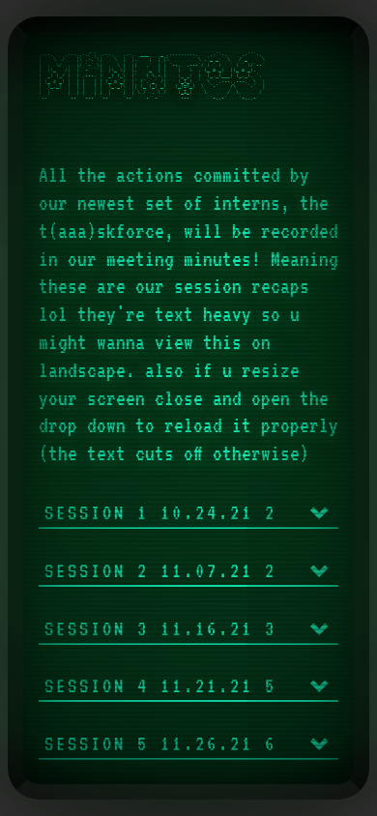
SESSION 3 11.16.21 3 (160, 629)
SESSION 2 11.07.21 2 (160, 571)
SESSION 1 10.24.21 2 (160, 513)
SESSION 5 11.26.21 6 (160, 744)
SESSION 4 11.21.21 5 (160, 686)
